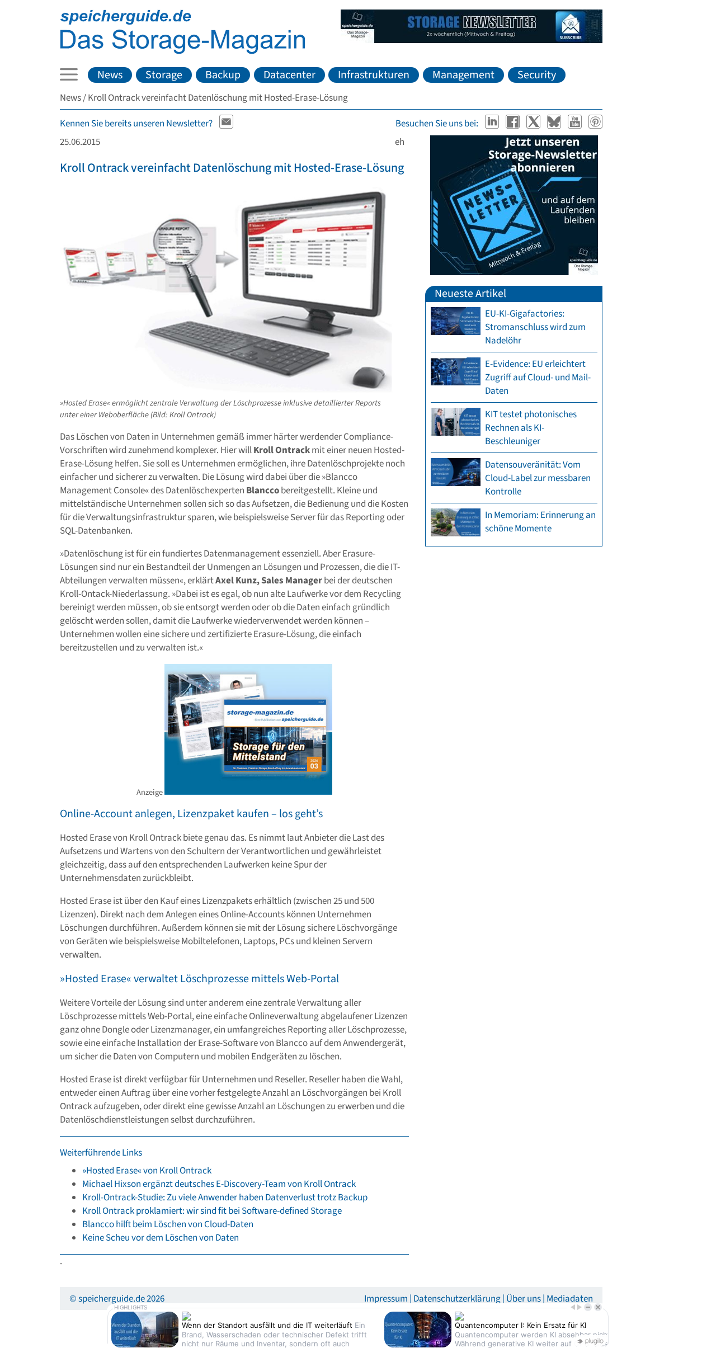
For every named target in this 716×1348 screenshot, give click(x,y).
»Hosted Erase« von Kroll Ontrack (146, 1170)
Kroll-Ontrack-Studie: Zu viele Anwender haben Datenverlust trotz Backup (225, 1197)
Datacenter (289, 75)
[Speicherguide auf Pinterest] (595, 123)
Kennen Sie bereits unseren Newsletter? (136, 123)
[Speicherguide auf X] (534, 123)
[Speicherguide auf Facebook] (514, 123)
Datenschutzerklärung (457, 1298)
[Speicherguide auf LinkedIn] (493, 123)
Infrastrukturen (373, 75)
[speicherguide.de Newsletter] (226, 123)
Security (536, 75)
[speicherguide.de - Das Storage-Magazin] (182, 51)
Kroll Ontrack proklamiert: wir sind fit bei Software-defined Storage (212, 1211)
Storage (163, 75)
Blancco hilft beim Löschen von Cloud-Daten (167, 1224)
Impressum (386, 1298)
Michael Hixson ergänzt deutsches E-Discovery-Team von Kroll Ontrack (219, 1184)
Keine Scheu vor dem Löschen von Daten (160, 1238)
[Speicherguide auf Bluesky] (555, 123)
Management (463, 75)
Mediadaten (570, 1298)
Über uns (523, 1298)
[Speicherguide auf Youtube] (576, 123)
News (110, 75)
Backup (223, 75)
